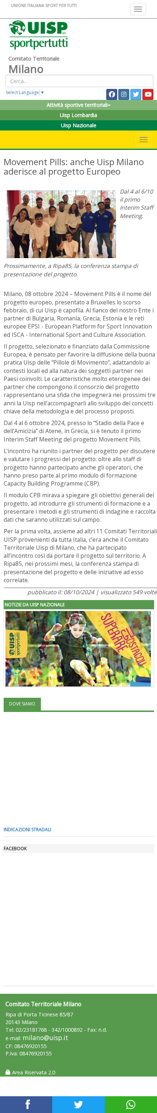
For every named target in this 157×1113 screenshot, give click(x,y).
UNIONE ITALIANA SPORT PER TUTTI (44, 5)
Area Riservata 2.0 (33, 1072)
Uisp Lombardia (78, 115)
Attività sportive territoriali (77, 104)
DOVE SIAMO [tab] (22, 704)
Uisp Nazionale (78, 125)
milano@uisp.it (45, 1038)
